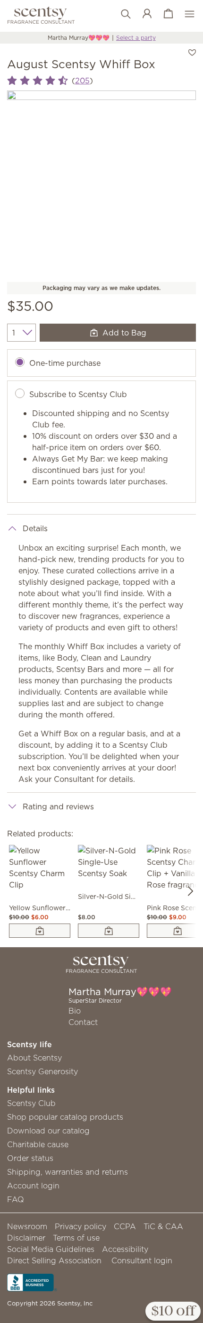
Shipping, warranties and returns (67, 1172)
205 (82, 80)
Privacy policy (80, 1226)
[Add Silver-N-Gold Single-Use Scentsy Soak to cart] (108, 931)
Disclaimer (26, 1237)
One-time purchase (65, 363)
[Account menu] (142, 14)
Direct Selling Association (54, 1260)
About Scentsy (34, 1057)
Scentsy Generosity (42, 1071)
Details (35, 528)
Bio (74, 1011)
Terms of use (76, 1237)
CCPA (125, 1226)
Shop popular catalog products (65, 1117)
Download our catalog (48, 1130)
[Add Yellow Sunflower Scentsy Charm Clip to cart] (39, 931)
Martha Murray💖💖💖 (79, 38)
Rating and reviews (58, 806)
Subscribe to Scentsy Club (78, 394)
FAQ (15, 1199)
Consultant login (141, 1260)
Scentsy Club (31, 1103)
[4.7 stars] (37, 81)
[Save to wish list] (192, 51)
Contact (83, 1022)
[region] (101, 185)
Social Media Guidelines (50, 1249)
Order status (30, 1158)
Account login (33, 1185)
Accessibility (125, 1249)
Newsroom (27, 1226)
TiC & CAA (163, 1226)
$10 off (173, 1311)
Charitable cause (37, 1144)
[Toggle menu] (184, 14)
